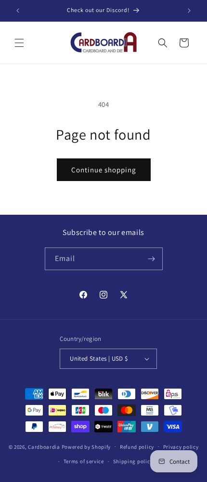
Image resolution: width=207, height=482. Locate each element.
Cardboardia (44, 446)
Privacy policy (181, 446)
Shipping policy (133, 461)
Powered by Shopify (86, 446)
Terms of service (84, 461)
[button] (19, 42)
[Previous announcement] (17, 10)
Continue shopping (103, 169)
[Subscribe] (151, 259)
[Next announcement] (189, 10)
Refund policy (137, 446)
